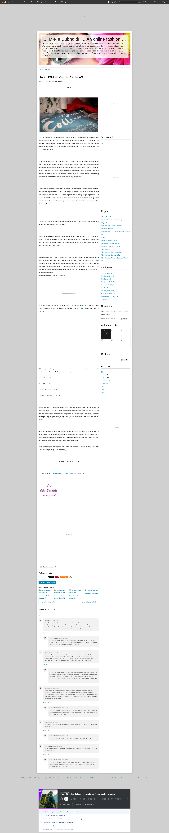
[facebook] (108, 2)
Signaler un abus (84, 777)
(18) (109, 296)
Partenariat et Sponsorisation (110, 243)
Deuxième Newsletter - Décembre (111, 226)
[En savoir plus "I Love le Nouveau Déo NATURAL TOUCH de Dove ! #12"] (106, 344)
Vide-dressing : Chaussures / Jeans (111, 252)
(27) (107, 285)
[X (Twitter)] (112, 2)
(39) (106, 279)
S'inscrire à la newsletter (47, 582)
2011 (102, 387)
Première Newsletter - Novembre (111, 246)
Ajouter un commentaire (54, 614)
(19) (108, 294)
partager (78, 804)
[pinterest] (115, 2)
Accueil (41, 69)
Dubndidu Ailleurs (107, 228)
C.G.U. (91, 777)
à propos (89, 804)
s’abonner (67, 804)
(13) (105, 299)
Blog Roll (104, 223)
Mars (104, 378)
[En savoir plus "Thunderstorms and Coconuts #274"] (116, 344)
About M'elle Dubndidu (108, 217)
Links (103, 237)
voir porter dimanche (92, 369)
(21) (108, 291)
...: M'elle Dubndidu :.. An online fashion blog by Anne (84, 39)
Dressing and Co (51, 567)
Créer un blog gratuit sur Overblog (57, 777)
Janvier (105, 384)
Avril (104, 375)
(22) (105, 288)
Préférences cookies (143, 777)
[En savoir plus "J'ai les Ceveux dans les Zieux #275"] (125, 334)
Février (105, 381)
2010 (102, 389)
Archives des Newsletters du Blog (111, 220)
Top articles (69, 777)
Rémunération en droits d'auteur (103, 777)
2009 (102, 392)
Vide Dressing (105, 249)
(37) (108, 282)
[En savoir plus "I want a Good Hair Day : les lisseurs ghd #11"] (125, 344)
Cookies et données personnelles (128, 777)
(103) (108, 273)
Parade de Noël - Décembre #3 (110, 240)
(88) (108, 276)
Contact (47, 69)
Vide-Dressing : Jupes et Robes (110, 255)
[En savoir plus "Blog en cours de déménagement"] (116, 334)
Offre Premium (115, 777)
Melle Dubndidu (32, 777)
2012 (102, 372)
